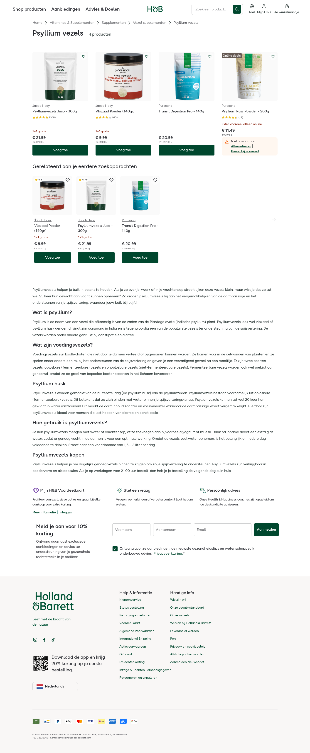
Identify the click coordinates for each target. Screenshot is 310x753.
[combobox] (212, 9)
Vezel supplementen (149, 22)
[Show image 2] (62, 97)
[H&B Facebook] (44, 639)
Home (37, 22)
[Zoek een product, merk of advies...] (238, 9)
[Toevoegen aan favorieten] (83, 56)
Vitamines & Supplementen (72, 22)
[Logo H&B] (155, 11)
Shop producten (29, 9)
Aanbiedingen (65, 9)
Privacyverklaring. (168, 553)
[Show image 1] (59, 97)
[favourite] (67, 180)
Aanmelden (266, 529)
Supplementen (114, 22)
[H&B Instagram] (35, 639)
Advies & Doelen (103, 9)
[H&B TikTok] (53, 639)
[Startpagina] (155, 9)
